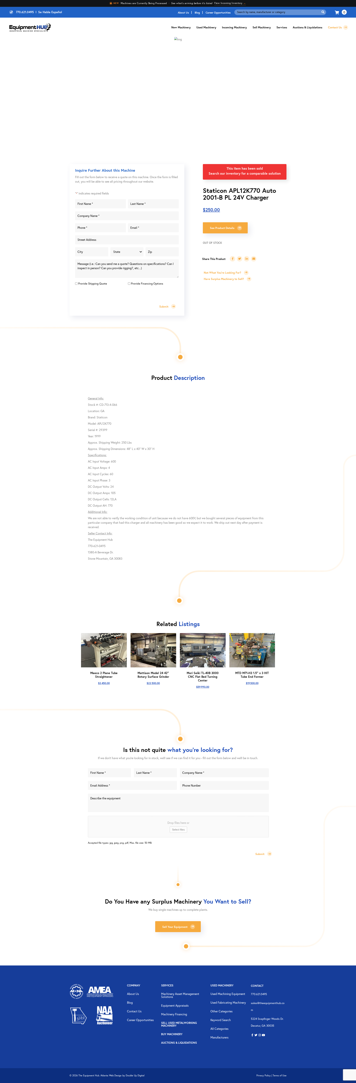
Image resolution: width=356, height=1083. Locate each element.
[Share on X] (239, 259)
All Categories (219, 1029)
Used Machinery (206, 27)
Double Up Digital (135, 1075)
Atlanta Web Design (111, 1075)
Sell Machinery (262, 27)
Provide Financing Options (147, 283)
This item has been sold (245, 168)
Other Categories (221, 1011)
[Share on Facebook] (232, 259)
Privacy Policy (263, 1075)
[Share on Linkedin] (246, 259)
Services (167, 985)
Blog (197, 12)
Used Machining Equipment (227, 994)
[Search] (323, 12)
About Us (183, 12)
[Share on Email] (253, 259)
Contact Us (335, 27)
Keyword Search (220, 1020)
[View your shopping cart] (337, 12)
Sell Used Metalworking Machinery (179, 1024)
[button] (252, 1035)
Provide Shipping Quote (92, 283)
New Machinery (181, 27)
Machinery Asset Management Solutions (180, 995)
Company (133, 985)
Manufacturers (219, 1037)
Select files (178, 829)
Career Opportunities (218, 12)
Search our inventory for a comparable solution (245, 173)
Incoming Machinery (234, 27)
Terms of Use (279, 1075)
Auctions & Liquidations (307, 27)
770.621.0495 (259, 994)
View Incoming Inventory (230, 3)
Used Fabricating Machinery (228, 1002)
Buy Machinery (171, 1034)
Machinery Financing (174, 1014)
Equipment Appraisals (175, 1005)
